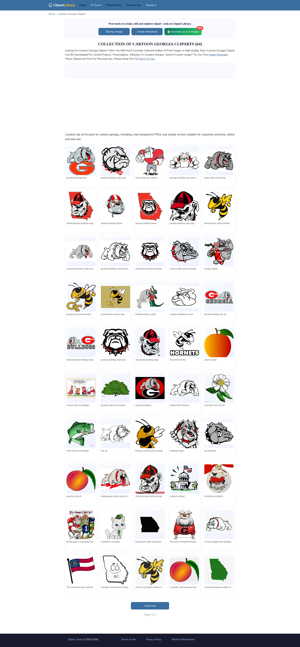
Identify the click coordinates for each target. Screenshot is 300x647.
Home (82, 5)
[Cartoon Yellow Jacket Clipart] (219, 206)
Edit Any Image (114, 31)
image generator (218, 54)
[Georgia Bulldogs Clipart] (184, 251)
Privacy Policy (113, 5)
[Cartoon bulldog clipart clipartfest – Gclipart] (184, 388)
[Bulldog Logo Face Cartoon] (219, 160)
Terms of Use (133, 5)
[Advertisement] (150, 105)
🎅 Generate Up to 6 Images (184, 30)
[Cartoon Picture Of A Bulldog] (184, 297)
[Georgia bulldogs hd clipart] (150, 251)
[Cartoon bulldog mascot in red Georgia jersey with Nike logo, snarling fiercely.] (184, 524)
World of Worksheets (183, 639)
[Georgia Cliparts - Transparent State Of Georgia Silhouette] (150, 524)
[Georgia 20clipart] (115, 388)
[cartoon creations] (115, 528)
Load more (150, 605)
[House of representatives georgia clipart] (184, 479)
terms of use (147, 58)
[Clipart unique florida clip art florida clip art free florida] (81, 433)
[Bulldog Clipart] (115, 433)
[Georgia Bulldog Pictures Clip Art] (184, 209)
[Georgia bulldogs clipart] (150, 162)
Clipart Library (75, 639)
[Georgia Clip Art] (81, 479)
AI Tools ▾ (96, 5)
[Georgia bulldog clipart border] (150, 481)
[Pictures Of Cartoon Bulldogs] (115, 251)
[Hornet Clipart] (81, 297)
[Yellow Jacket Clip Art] (150, 439)
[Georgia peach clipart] (219, 344)
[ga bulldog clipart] (115, 206)
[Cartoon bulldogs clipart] (115, 479)
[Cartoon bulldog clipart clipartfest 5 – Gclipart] (184, 435)
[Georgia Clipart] (219, 297)
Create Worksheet (147, 31)
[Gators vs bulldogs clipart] (81, 388)
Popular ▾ (151, 5)
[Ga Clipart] (81, 161)
